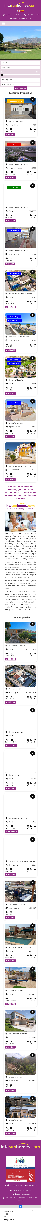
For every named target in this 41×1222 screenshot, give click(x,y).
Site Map (35, 1211)
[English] (18, 10)
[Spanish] (22, 10)
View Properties (20, 88)
